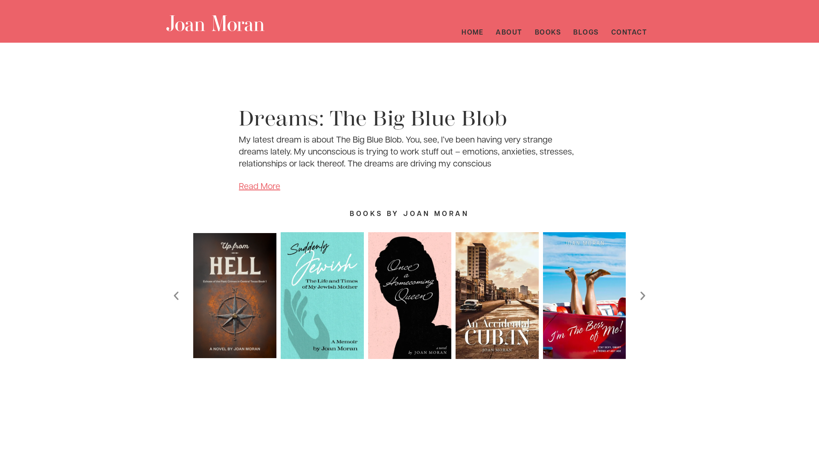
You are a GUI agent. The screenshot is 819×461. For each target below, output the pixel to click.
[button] (176, 295)
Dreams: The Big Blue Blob (373, 119)
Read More (259, 185)
